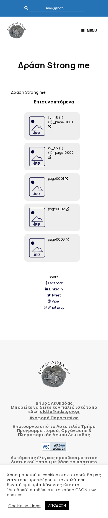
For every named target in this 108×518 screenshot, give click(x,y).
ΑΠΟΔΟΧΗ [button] (57, 505)
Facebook (55, 283)
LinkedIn (55, 289)
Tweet (56, 295)
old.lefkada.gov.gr (60, 411)
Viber (55, 301)
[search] (56, 8)
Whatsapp (56, 307)
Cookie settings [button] (24, 505)
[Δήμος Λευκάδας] (16, 31)
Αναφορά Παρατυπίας (54, 418)
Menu (92, 31)
